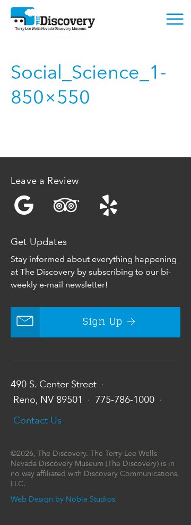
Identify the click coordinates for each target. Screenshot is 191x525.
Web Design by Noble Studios (63, 498)
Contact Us (37, 420)
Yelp (95, 205)
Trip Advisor (66, 205)
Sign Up (103, 322)
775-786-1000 (124, 399)
